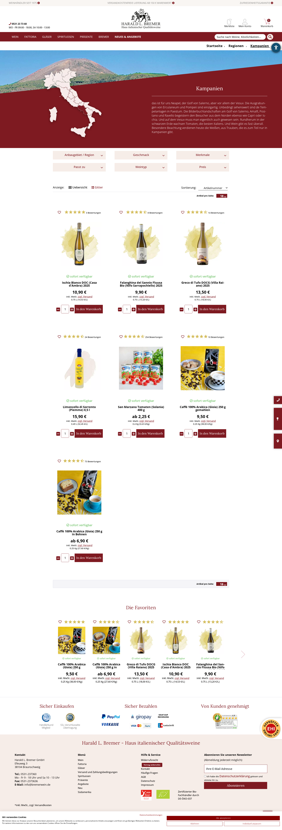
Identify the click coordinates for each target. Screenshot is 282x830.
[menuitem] (229, 21)
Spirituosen (84, 776)
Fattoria (82, 764)
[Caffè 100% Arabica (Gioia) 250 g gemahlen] (202, 368)
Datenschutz (148, 781)
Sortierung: (188, 188)
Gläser (81, 768)
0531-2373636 (29, 781)
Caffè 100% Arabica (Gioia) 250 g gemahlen (203, 409)
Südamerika (84, 792)
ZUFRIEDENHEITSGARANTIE (255, 3)
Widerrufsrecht (149, 760)
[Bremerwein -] (141, 28)
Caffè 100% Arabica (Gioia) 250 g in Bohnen (79, 533)
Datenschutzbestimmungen (151, 815)
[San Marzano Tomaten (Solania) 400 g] (141, 368)
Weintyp (141, 167)
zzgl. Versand (85, 296)
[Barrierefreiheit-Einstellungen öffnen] (276, 47)
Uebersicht (79, 187)
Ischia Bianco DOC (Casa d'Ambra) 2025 (79, 284)
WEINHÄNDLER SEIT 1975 (23, 3)
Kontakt (145, 768)
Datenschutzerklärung (234, 776)
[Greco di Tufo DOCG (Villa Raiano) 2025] (202, 244)
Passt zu (79, 167)
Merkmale (203, 155)
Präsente (83, 780)
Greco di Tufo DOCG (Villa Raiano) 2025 (202, 284)
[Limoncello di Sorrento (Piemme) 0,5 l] (79, 368)
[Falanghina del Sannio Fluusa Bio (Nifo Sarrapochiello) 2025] (141, 244)
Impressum (147, 784)
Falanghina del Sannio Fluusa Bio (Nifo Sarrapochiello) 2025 (141, 284)
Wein (80, 760)
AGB (143, 777)
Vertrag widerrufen (152, 765)
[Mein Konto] (245, 21)
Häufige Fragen (149, 772)
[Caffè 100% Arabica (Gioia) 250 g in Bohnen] (79, 492)
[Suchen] (270, 37)
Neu (80, 788)
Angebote (83, 784)
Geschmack (141, 155)
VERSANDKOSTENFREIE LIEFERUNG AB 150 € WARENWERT (140, 3)
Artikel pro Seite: (205, 195)
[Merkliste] (229, 21)
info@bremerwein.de (37, 784)
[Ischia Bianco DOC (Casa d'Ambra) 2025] (79, 244)
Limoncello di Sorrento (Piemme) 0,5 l (79, 409)
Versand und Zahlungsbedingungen (98, 772)
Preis (202, 167)
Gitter (98, 187)
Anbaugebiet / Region (79, 155)
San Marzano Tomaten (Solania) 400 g (141, 409)
